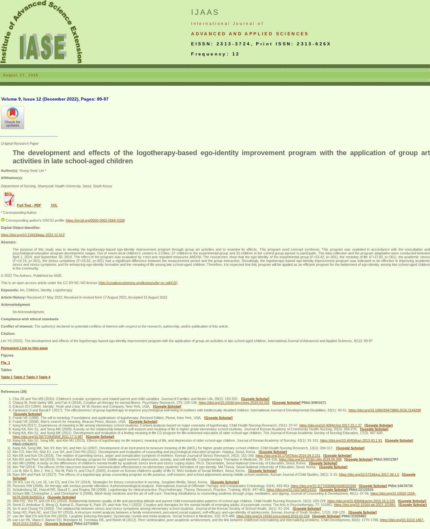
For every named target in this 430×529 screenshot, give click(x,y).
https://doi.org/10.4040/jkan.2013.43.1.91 (351, 440)
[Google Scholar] (255, 399)
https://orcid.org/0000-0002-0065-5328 (95, 220)
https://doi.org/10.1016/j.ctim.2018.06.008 (310, 459)
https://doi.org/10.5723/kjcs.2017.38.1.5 (369, 474)
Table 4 (44, 377)
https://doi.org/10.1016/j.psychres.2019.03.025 (234, 402)
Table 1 (7, 377)
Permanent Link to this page (24, 348)
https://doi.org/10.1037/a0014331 (292, 489)
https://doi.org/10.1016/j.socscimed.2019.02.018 (272, 516)
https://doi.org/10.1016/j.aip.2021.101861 (365, 505)
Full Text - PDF (29, 205)
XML (54, 205)
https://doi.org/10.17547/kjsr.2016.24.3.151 (288, 455)
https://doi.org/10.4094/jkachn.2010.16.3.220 (361, 501)
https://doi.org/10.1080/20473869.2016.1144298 (384, 410)
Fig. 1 (5, 362)
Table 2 (19, 377)
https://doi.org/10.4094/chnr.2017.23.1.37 (330, 425)
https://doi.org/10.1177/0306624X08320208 (323, 486)
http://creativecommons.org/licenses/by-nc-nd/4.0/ (137, 283)
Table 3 (32, 377)
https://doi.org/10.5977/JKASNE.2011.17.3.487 (48, 437)
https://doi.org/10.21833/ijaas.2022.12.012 (33, 235)
